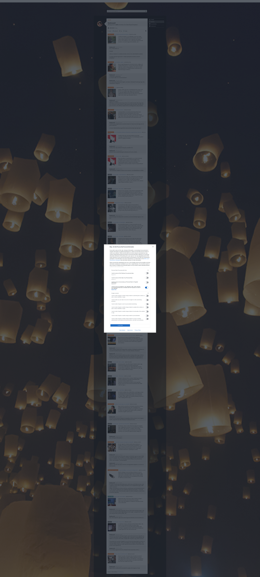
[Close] (153, 247)
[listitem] (130, 270)
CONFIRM (120, 325)
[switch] (147, 273)
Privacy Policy (138, 330)
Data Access (130, 330)
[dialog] (130, 288)
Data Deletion (122, 330)
